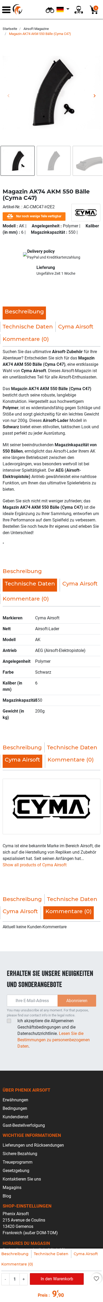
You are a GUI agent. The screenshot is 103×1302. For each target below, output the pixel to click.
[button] (50, 9)
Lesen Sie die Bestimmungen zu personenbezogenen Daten (53, 1040)
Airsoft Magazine (36, 29)
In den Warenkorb (57, 1278)
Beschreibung (15, 1253)
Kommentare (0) (17, 1264)
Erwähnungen (15, 1099)
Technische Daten (51, 1253)
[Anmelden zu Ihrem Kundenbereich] (78, 9)
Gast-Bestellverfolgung (24, 1125)
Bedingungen (15, 1108)
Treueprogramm (17, 1162)
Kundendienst (15, 1116)
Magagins (12, 1187)
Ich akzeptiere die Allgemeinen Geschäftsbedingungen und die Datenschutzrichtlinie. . (53, 1033)
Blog (7, 1196)
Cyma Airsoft (86, 1253)
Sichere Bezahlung (20, 1153)
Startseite (10, 29)
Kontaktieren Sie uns (22, 1179)
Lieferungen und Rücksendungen (33, 1145)
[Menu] (6, 9)
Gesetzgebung (16, 1170)
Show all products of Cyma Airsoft (35, 864)
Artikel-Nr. (12, 206)
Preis (43, 1295)
